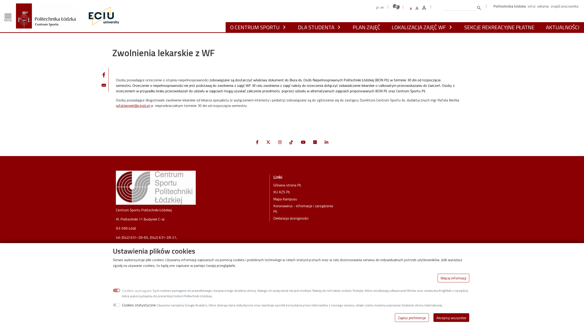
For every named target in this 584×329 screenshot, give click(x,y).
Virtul (531, 6)
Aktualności (562, 27)
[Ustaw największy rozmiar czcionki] (424, 7)
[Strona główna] (49, 6)
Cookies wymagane (137, 290)
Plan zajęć (366, 27)
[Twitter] (268, 142)
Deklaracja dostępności (290, 218)
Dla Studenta (316, 27)
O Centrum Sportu (255, 27)
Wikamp (543, 6)
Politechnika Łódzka (509, 6)
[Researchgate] (315, 142)
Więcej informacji (453, 278)
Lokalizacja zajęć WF (419, 27)
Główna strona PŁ (287, 185)
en (382, 7)
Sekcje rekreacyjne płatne (499, 27)
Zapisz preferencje (412, 317)
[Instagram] (280, 142)
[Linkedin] (326, 142)
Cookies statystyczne (139, 305)
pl (377, 7)
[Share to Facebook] (103, 75)
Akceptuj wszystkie (451, 317)
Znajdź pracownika (564, 6)
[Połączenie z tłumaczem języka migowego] (396, 6)
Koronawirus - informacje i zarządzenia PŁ (303, 208)
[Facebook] (257, 142)
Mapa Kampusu (285, 199)
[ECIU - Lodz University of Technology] (102, 16)
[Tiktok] (291, 142)
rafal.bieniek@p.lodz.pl (133, 105)
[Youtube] (303, 142)
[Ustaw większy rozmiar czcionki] (417, 8)
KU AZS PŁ (281, 192)
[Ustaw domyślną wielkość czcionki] (411, 9)
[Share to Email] (103, 85)
